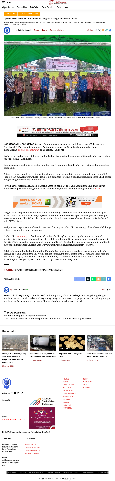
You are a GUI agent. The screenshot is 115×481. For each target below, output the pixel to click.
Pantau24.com (30, 444)
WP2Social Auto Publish (48, 480)
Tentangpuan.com (32, 447)
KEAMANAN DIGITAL (70, 393)
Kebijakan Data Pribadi (70, 472)
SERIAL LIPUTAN (68, 385)
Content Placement (88, 472)
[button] (4, 2)
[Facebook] (107, 289)
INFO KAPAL (67, 399)
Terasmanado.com (32, 450)
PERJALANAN (87, 382)
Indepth (66, 382)
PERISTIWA (10, 13)
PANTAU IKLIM (68, 391)
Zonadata (67, 402)
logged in (22, 315)
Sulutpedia (67, 408)
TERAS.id (66, 379)
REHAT (85, 379)
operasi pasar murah (28, 150)
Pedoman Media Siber (36, 472)
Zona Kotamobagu (29, 13)
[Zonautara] (57, 2)
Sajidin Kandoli (25, 30)
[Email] (102, 30)
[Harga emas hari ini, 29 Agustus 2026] (72, 343)
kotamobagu (31, 270)
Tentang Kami (11, 472)
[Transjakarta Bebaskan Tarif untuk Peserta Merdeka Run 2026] (100, 343)
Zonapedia (67, 405)
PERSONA (86, 388)
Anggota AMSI (6, 400)
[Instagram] (110, 289)
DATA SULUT (67, 388)
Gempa (35, 348)
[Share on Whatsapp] (93, 279)
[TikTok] (21, 392)
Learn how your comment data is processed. (68, 318)
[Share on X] (99, 30)
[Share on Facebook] (95, 30)
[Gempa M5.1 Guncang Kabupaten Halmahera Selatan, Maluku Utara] (43, 343)
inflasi (97, 188)
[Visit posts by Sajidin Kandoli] (7, 30)
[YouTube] (15, 392)
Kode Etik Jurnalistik (53, 472)
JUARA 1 (4, 417)
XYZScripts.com (69, 480)
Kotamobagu (21, 236)
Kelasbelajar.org (32, 453)
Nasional (8, 348)
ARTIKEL (86, 385)
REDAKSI (23, 472)
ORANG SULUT (68, 396)
